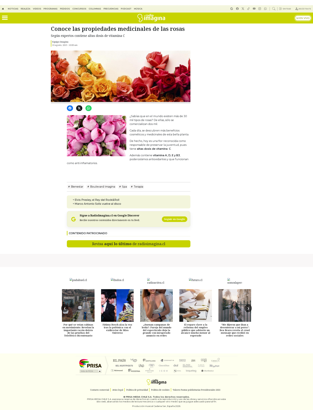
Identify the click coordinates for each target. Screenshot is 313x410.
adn (203, 361)
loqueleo (190, 374)
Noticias (13, 9)
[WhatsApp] (89, 108)
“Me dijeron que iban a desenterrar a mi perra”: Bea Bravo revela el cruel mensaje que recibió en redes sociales (235, 330)
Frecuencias (111, 9)
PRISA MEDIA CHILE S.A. (139, 397)
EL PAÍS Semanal (184, 366)
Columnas (95, 9)
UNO (141, 366)
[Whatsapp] (266, 8)
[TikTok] (249, 8)
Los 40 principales (135, 361)
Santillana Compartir (167, 361)
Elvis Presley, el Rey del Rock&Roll (97, 199)
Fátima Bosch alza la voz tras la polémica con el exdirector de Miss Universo (117, 328)
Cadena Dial (204, 366)
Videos (37, 9)
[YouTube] (254, 8)
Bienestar (76, 186)
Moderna (133, 374)
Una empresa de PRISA (90, 363)
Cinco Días (163, 366)
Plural (148, 374)
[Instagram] (260, 8)
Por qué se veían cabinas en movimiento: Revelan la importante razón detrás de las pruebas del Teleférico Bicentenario (78, 330)
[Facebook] (238, 8)
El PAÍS (119, 361)
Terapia (138, 186)
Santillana (150, 361)
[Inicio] (5, 8)
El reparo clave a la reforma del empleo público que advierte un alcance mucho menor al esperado (195, 330)
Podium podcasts (117, 370)
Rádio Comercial (220, 374)
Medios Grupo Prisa (90, 371)
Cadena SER (182, 361)
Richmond (117, 374)
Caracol (215, 361)
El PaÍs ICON (162, 374)
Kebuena (216, 366)
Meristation (205, 374)
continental (176, 366)
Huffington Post (123, 366)
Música (138, 9)
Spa (124, 186)
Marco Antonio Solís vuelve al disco (98, 203)
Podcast (126, 9)
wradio (151, 366)
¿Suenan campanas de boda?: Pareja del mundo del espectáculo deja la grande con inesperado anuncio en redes (156, 330)
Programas (50, 9)
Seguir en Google (174, 219)
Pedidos (65, 9)
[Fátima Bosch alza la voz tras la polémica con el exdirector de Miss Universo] (117, 305)
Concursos (79, 9)
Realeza (25, 9)
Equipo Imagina (60, 41)
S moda (176, 374)
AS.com (192, 361)
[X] (243, 8)
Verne (194, 366)
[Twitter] (79, 108)
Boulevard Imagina (102, 186)
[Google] (232, 8)
